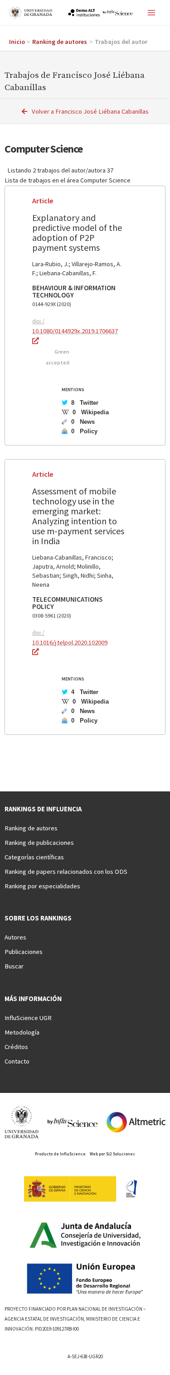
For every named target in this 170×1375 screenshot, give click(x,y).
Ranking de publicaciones (39, 842)
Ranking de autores (31, 828)
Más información (33, 999)
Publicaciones (24, 952)
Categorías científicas (34, 857)
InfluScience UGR (28, 1018)
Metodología (22, 1032)
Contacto (17, 1061)
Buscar (14, 966)
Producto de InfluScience (60, 1153)
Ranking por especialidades (42, 886)
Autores (15, 937)
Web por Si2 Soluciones (112, 1153)
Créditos (16, 1047)
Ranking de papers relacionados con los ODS (66, 871)
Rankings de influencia (43, 809)
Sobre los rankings (38, 918)
